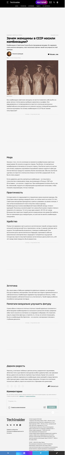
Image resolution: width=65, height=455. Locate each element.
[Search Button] (54, 2)
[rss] (7, 425)
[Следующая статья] (32, 412)
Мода (19, 57)
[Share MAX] (24, 453)
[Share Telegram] (40, 453)
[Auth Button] (57, 2)
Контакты (9, 433)
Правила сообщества (12, 429)
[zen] (17, 425)
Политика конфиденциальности (15, 431)
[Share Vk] (8, 453)
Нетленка (11, 57)
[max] (20, 425)
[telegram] (14, 425)
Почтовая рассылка (50, 2)
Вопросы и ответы (17, 35)
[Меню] (7, 2)
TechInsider (15, 2)
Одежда (16, 57)
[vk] (10, 425)
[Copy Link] (57, 453)
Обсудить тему (54, 54)
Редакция (9, 35)
